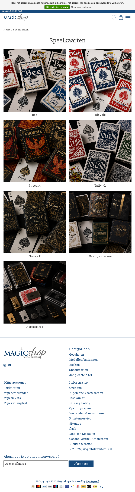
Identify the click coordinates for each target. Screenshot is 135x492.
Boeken (74, 364)
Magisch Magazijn (82, 433)
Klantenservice (80, 418)
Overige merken (100, 256)
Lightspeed (92, 481)
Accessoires (34, 326)
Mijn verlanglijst (15, 403)
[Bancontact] (72, 486)
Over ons (75, 388)
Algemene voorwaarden (86, 393)
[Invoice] (61, 486)
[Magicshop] (16, 17)
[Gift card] (78, 486)
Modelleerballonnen (83, 359)
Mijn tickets (12, 398)
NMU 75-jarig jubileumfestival (90, 449)
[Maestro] (55, 486)
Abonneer (81, 463)
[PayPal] (83, 486)
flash (72, 428)
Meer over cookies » (81, 7)
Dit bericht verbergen (57, 7)
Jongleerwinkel (80, 375)
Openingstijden (80, 408)
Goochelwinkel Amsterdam (88, 439)
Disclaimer (77, 398)
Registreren (12, 388)
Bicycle (100, 115)
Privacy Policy (79, 403)
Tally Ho (100, 185)
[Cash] (33, 486)
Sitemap (75, 423)
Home (7, 29)
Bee (34, 115)
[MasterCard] (38, 486)
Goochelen (76, 354)
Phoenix (35, 185)
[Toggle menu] (127, 17)
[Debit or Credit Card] (89, 486)
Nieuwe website (80, 444)
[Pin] (67, 486)
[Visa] (44, 486)
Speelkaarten (78, 370)
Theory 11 (34, 256)
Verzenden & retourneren (87, 413)
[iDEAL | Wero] (95, 486)
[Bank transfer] (50, 486)
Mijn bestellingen (16, 393)
